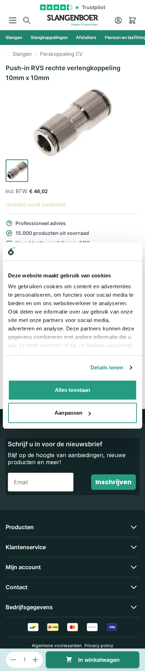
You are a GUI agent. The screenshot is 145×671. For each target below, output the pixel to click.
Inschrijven (113, 482)
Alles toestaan (72, 390)
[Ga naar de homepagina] (72, 20)
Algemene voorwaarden (57, 645)
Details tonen (106, 367)
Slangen (22, 54)
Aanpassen (68, 413)
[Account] (118, 20)
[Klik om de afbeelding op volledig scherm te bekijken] (72, 122)
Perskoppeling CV (61, 54)
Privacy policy (98, 645)
